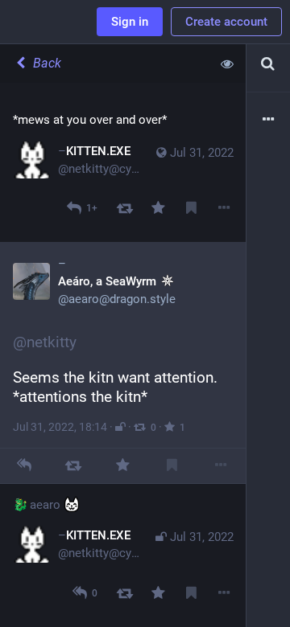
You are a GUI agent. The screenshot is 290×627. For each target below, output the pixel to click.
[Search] (268, 64)
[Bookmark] (191, 208)
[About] (268, 120)
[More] (224, 208)
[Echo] (124, 208)
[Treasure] (158, 208)
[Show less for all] (227, 63)
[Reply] (24, 466)
